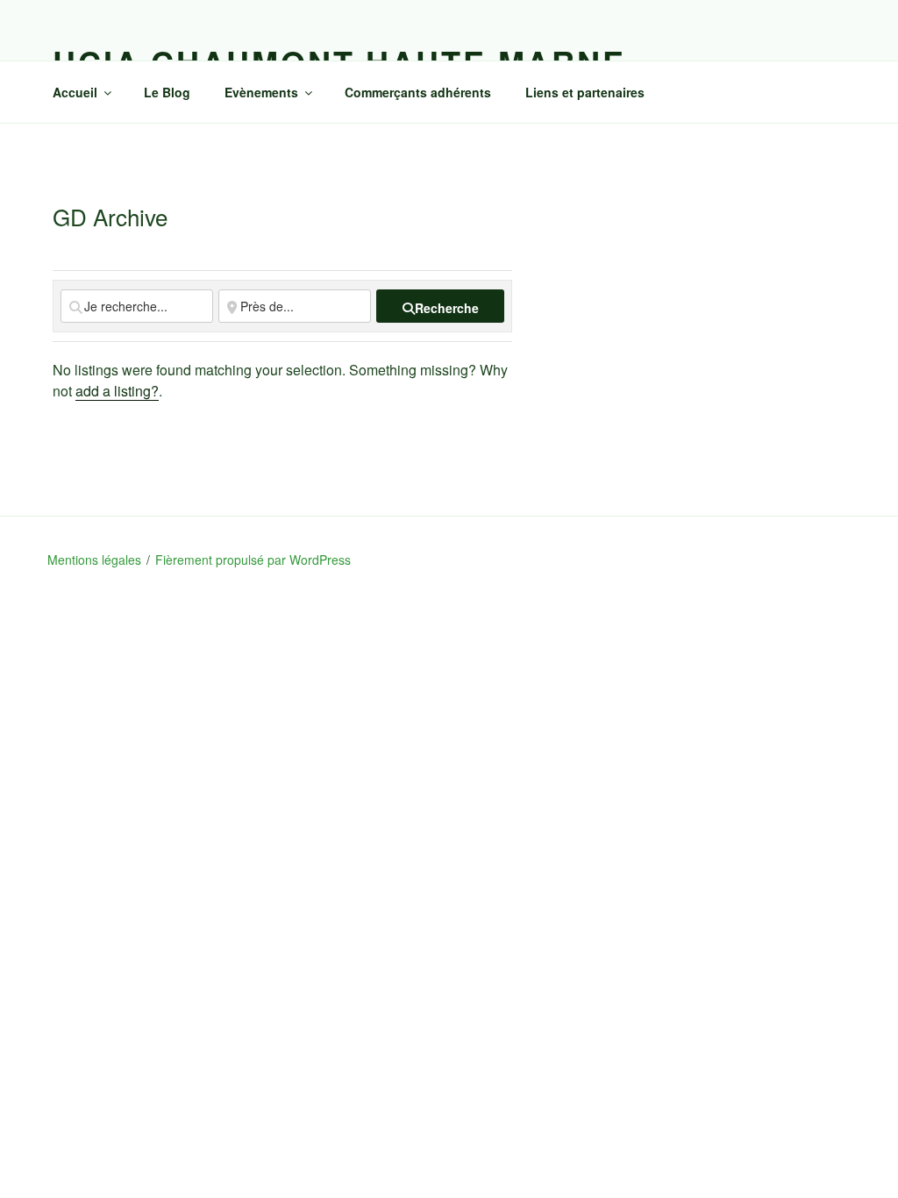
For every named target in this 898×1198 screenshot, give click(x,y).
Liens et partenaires (585, 92)
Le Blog (167, 92)
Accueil (75, 92)
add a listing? (117, 391)
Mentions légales (94, 559)
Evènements (261, 92)
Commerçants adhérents (418, 92)
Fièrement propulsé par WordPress (253, 559)
